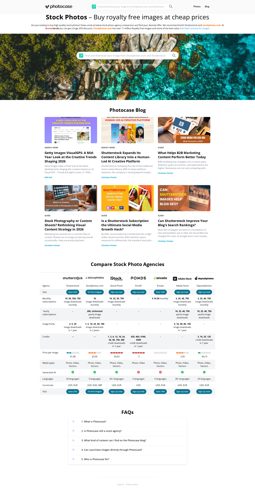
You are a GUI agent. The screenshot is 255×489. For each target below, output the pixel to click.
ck (57, 28)
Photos (197, 6)
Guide (161, 147)
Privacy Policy (132, 484)
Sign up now (116, 292)
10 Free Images (95, 292)
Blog (207, 6)
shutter (49, 28)
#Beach (137, 64)
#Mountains (149, 64)
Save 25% (72, 292)
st (54, 28)
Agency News (51, 147)
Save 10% (160, 292)
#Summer (126, 64)
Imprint (120, 484)
